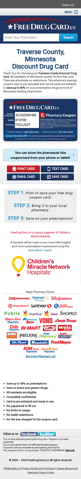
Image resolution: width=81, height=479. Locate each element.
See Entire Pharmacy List (41, 356)
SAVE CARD (59, 177)
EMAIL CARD (25, 177)
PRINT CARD (25, 169)
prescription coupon (40, 250)
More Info (70, 450)
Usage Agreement (67, 468)
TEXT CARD (59, 169)
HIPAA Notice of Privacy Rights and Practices (29, 468)
